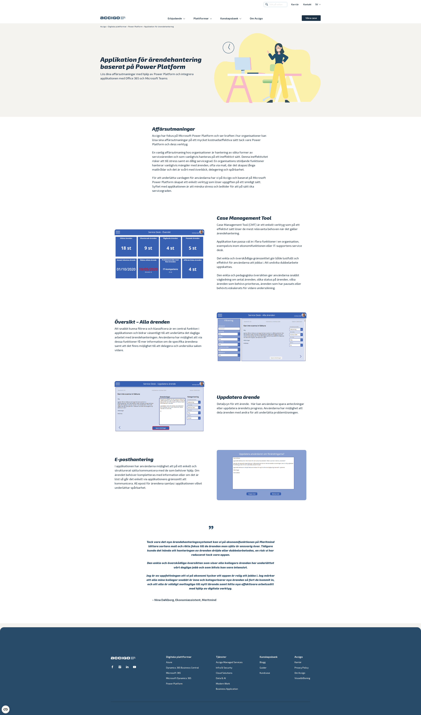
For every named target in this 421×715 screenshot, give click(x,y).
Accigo (103, 26)
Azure (169, 662)
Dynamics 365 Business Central (182, 667)
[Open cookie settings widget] (6, 709)
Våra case (311, 18)
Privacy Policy (302, 667)
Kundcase (265, 672)
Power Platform (135, 26)
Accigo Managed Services (229, 662)
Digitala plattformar (117, 26)
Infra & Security (224, 667)
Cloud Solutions (224, 672)
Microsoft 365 (173, 672)
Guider (263, 667)
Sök (267, 4)
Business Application (227, 688)
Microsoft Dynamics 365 (178, 678)
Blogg (263, 662)
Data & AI (221, 678)
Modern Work (223, 683)
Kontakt (307, 4)
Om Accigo (256, 18)
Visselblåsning (302, 678)
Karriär (295, 4)
